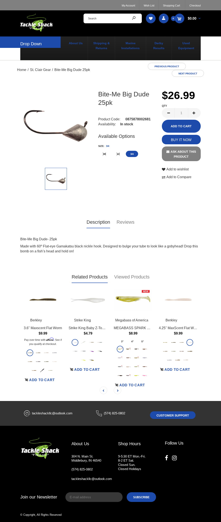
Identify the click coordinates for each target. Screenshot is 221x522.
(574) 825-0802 (114, 413)
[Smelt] (181, 342)
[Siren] (83, 360)
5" (142, 341)
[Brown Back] (46, 352)
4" (132, 341)
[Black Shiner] (54, 352)
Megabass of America (131, 320)
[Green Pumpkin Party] (46, 361)
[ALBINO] (144, 357)
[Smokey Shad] (83, 351)
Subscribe (141, 497)
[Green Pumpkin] (30, 352)
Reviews (125, 222)
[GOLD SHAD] (120, 375)
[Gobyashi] (50, 370)
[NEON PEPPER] (120, 357)
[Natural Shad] (30, 361)
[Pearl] (75, 342)
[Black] (42, 370)
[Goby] (38, 352)
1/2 (118, 154)
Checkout (195, 5)
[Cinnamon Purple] (181, 351)
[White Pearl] (54, 361)
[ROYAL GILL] (120, 366)
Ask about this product (183, 154)
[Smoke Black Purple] (38, 361)
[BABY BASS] (136, 366)
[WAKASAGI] (144, 366)
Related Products (90, 277)
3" (122, 341)
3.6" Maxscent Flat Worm (43, 328)
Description (98, 222)
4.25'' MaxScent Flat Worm (179, 328)
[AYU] (136, 357)
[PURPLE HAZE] (128, 375)
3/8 (104, 154)
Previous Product (167, 66)
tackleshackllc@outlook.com (52, 413)
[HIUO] (128, 366)
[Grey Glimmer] (75, 351)
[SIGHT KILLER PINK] (144, 375)
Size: (103, 146)
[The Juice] (91, 360)
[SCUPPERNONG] (144, 349)
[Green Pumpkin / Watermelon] (173, 351)
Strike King (82, 320)
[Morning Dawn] (91, 351)
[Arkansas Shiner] (91, 342)
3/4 (132, 154)
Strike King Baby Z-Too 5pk (89, 328)
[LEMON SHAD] (120, 349)
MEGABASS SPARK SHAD (135, 328)
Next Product (187, 73)
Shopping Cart (171, 5)
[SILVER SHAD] (136, 349)
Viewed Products (132, 277)
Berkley (36, 320)
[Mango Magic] (34, 370)
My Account (128, 5)
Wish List (149, 5)
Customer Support (172, 415)
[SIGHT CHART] (136, 375)
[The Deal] (99, 342)
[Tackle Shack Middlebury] (36, 30)
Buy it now (181, 140)
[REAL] (128, 357)
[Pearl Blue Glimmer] (83, 342)
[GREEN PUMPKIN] (128, 349)
